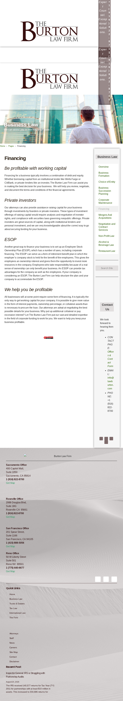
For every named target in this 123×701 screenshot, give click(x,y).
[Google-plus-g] (106, 442)
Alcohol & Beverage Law (106, 243)
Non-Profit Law (106, 236)
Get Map (10, 483)
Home (2, 146)
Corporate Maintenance (105, 201)
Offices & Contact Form (111, 358)
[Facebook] (101, 438)
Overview (103, 167)
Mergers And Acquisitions (105, 216)
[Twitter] (106, 438)
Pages (11, 146)
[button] (104, 107)
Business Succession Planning (105, 191)
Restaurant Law (107, 251)
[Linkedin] (111, 438)
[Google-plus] (114, 579)
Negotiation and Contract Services (107, 227)
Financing (104, 209)
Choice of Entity (107, 182)
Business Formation (104, 174)
